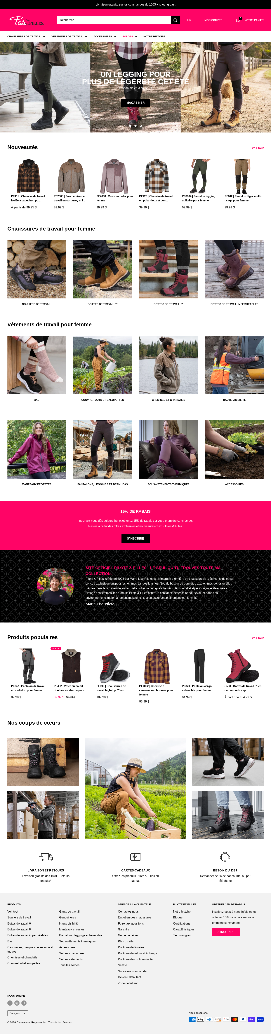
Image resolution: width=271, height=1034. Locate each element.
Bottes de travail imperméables (27, 935)
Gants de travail (69, 911)
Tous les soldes (69, 965)
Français (14, 1013)
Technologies (182, 935)
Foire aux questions (131, 923)
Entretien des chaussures (134, 917)
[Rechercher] (175, 20)
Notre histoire (182, 911)
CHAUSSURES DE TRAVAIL (24, 36)
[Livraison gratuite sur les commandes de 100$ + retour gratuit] (135, 4)
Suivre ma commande (132, 971)
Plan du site (125, 941)
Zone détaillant (128, 983)
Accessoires (67, 947)
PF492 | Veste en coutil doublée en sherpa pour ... (70, 688)
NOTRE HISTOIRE (154, 36)
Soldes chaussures (71, 953)
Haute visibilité (69, 923)
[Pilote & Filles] (26, 20)
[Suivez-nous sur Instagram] (17, 1003)
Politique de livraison (131, 947)
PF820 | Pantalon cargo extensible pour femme (197, 688)
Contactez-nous (128, 911)
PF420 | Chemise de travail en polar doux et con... (156, 198)
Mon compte (213, 20)
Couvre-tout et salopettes (23, 963)
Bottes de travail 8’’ (19, 929)
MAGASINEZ (22, 102)
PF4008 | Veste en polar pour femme (114, 198)
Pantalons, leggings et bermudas (80, 935)
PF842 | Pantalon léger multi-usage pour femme (243, 198)
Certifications (181, 923)
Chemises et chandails (22, 957)
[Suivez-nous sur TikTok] (24, 1003)
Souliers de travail (19, 917)
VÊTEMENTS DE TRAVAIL (67, 36)
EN (189, 20)
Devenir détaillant (129, 977)
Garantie (123, 929)
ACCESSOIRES (102, 36)
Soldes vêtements (71, 959)
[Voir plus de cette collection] (43, 762)
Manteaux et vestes (71, 929)
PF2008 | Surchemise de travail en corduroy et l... (69, 198)
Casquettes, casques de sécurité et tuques (30, 949)
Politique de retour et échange (137, 953)
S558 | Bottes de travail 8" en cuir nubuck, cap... (243, 688)
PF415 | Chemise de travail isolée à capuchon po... (28, 198)
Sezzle (122, 965)
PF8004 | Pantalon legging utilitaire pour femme (198, 198)
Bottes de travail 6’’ (19, 923)
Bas (10, 941)
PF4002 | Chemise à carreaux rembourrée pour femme (156, 690)
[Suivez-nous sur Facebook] (10, 1003)
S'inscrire (135, 538)
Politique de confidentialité (135, 959)
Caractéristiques (183, 929)
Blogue (178, 917)
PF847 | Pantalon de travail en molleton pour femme (28, 688)
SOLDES (127, 36)
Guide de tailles (128, 935)
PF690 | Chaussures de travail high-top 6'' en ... (111, 688)
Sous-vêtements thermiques (77, 941)
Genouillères (67, 917)
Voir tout (258, 148)
